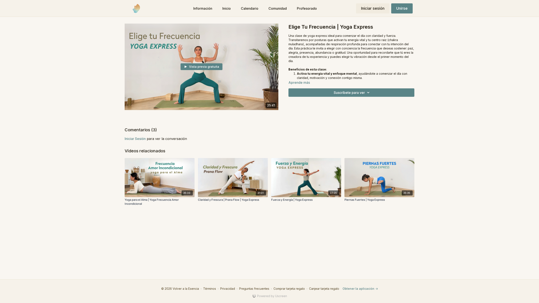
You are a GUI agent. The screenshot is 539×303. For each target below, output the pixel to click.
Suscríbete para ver (349, 92)
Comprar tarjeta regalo (289, 288)
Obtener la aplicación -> (360, 288)
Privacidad (227, 288)
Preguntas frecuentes (254, 288)
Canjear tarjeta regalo (324, 288)
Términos (209, 288)
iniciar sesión (135, 139)
